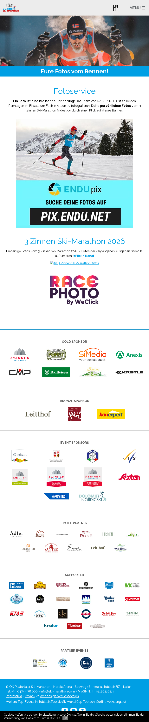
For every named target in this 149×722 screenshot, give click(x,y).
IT (115, 9)
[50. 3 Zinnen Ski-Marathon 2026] (74, 263)
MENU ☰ (137, 8)
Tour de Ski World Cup (66, 702)
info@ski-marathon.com (58, 691)
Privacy (30, 696)
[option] (74, 41)
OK (65, 718)
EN (115, 6)
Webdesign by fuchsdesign (59, 696)
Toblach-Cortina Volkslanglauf (104, 702)
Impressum (14, 696)
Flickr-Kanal (84, 256)
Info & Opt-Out (51, 718)
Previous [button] (18, 39)
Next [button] (130, 39)
